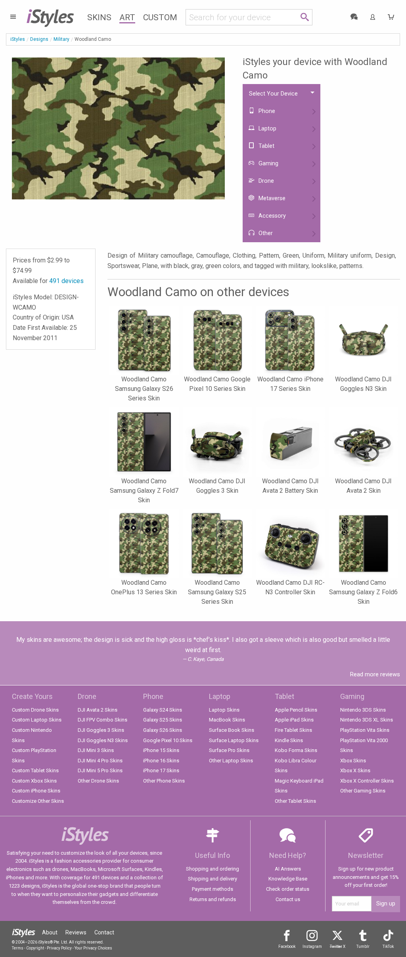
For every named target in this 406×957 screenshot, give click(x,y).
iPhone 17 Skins (161, 770)
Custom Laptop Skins (36, 720)
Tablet (265, 146)
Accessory (271, 215)
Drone (265, 181)
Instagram (312, 946)
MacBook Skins (227, 720)
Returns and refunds (213, 899)
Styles (49, 16)
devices (66, 281)
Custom (160, 17)
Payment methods (212, 889)
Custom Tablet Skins (35, 770)
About (49, 932)
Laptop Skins (224, 710)
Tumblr (363, 946)
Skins (99, 17)
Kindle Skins (289, 740)
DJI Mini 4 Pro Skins (100, 761)
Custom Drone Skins (35, 710)
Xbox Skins (353, 761)
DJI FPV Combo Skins (102, 720)
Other (265, 233)
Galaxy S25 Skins (162, 720)
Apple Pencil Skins (296, 710)
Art (127, 17)
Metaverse (271, 198)
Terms (17, 948)
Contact (104, 932)
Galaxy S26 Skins (162, 730)
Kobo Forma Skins (296, 750)
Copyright (35, 948)
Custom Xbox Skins (34, 781)
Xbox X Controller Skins (367, 781)
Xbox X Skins (355, 770)
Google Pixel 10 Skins (167, 740)
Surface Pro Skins (229, 750)
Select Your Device (273, 93)
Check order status (287, 889)
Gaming (267, 163)
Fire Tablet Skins (293, 730)
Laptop (266, 128)
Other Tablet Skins (295, 801)
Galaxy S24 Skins (162, 710)
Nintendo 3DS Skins (363, 710)
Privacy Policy (59, 948)
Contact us (288, 899)
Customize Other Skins (38, 801)
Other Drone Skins (98, 781)
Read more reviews (375, 674)
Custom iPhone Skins (36, 791)
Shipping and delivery (212, 879)
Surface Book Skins (231, 730)
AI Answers (288, 869)
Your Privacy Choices (93, 948)
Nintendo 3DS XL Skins (366, 720)
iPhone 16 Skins (161, 761)
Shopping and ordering (212, 869)
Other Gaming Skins (362, 791)
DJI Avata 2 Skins (97, 710)
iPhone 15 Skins (161, 750)
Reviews (75, 932)
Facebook (286, 946)
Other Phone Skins (164, 781)
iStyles (17, 39)
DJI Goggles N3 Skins (103, 740)
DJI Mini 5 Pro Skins (100, 770)
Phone (266, 111)
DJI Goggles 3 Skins (101, 730)
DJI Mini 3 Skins (96, 750)
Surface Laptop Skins (234, 740)
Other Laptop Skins (231, 761)
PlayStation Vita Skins (364, 730)
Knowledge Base (287, 879)
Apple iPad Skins (294, 720)
